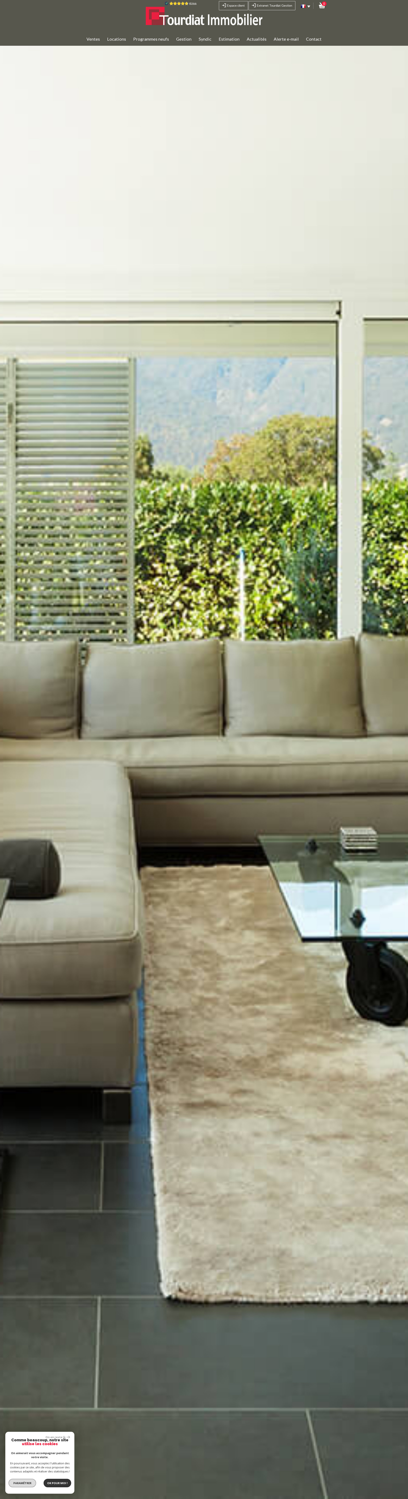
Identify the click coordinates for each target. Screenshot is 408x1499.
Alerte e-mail (286, 38)
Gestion (183, 38)
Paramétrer (22, 1483)
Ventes (93, 38)
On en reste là (55, 1437)
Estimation (229, 38)
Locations (116, 38)
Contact (314, 38)
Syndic (205, 38)
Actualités (256, 38)
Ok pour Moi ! (57, 1483)
